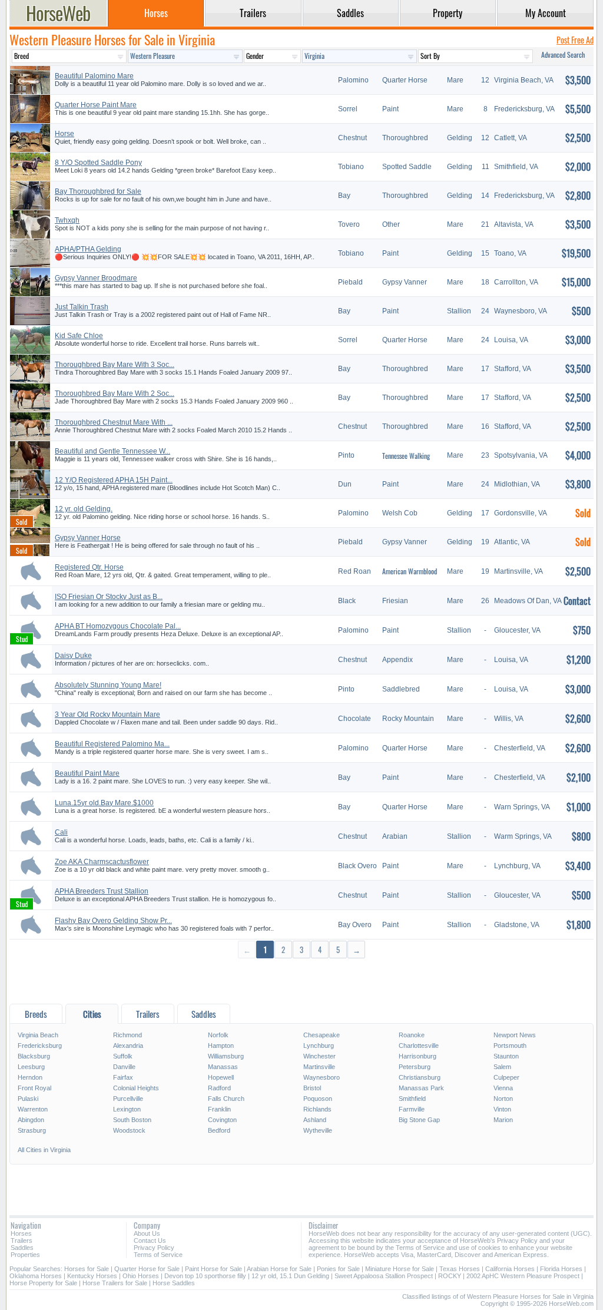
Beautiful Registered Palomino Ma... (112, 744)
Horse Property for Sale (43, 1282)
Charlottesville (419, 1045)
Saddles (22, 1247)
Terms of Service (158, 1254)
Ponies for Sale (338, 1268)
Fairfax (123, 1077)
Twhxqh (67, 220)
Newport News (514, 1034)
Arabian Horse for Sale (279, 1268)
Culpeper (506, 1077)
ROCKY (449, 1275)
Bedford (219, 1130)
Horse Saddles (174, 1282)
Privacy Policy (154, 1247)
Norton (503, 1098)
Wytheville (317, 1130)
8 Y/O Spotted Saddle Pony (98, 162)
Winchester (319, 1056)
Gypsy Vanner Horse (88, 538)
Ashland (314, 1119)
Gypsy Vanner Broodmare (96, 278)
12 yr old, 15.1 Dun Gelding (290, 1275)
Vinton (502, 1109)
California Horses (510, 1268)
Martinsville (319, 1066)
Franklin (219, 1109)
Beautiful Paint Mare (87, 773)
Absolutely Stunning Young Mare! (108, 685)
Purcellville (128, 1098)
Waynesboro (321, 1077)
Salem (502, 1066)
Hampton (221, 1045)
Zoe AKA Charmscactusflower (102, 862)
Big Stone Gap (419, 1119)
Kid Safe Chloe (79, 336)
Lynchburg (318, 1045)
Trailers (21, 1240)
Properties (25, 1254)
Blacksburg (34, 1056)
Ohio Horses (140, 1275)
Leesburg (31, 1066)
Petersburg (414, 1066)
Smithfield (412, 1098)
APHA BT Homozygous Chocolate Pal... (118, 626)
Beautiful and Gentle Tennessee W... (112, 451)
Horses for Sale (86, 1268)
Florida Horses (561, 1268)
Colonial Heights (136, 1087)
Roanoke (412, 1034)
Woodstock (129, 1130)
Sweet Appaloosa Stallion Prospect (383, 1275)
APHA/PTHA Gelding (88, 249)
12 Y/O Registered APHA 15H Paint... (114, 480)
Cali (61, 832)
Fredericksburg (40, 1045)
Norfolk (218, 1034)
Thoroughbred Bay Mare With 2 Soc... (114, 393)
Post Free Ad (575, 40)
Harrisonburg (417, 1056)
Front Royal (34, 1087)
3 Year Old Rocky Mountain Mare (107, 714)
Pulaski (28, 1098)
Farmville (412, 1109)
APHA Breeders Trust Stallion (101, 891)
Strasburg (32, 1130)
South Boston (132, 1119)
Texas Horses (459, 1268)
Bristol (312, 1087)
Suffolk (122, 1056)
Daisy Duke (73, 655)
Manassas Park (421, 1087)
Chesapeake (321, 1034)
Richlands (317, 1109)
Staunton (506, 1056)
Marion (503, 1119)
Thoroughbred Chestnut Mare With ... (114, 422)
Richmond (127, 1034)
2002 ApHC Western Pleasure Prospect (522, 1275)
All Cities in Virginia (44, 1149)
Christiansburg (419, 1077)
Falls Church (226, 1098)
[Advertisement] (301, 980)
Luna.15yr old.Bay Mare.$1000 (104, 803)
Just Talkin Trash (81, 307)
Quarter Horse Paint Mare (96, 105)
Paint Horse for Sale (213, 1268)
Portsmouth (509, 1045)
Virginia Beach (38, 1034)
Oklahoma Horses (35, 1275)
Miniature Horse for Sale (399, 1268)
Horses (21, 1233)
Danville (124, 1066)
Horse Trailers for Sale (114, 1282)
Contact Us (150, 1240)
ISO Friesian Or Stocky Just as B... (109, 597)
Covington (222, 1119)
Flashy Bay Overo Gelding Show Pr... (113, 921)
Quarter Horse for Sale (147, 1268)
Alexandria (128, 1045)
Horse (64, 134)
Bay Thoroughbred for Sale (98, 191)
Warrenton (33, 1109)
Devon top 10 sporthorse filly (205, 1275)
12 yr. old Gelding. (83, 509)
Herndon (30, 1077)
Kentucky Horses (92, 1275)
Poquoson (317, 1098)
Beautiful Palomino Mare (94, 76)
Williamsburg (226, 1056)
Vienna (503, 1087)
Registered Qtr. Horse (89, 567)
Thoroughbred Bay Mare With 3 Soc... (114, 364)
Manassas (223, 1066)
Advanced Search (563, 54)
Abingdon (31, 1119)
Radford (219, 1087)
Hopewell (221, 1077)
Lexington (127, 1109)
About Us (147, 1233)
